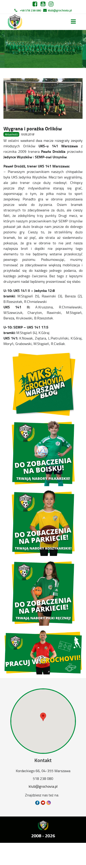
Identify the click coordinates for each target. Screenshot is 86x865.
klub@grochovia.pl (60, 10)
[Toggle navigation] (73, 22)
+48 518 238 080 (30, 10)
